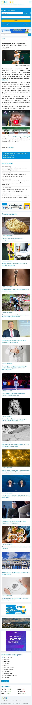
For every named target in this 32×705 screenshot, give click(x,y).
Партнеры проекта (20, 700)
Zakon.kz (5, 80)
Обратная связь (25, 703)
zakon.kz (11, 147)
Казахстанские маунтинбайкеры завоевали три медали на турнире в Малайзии (15, 314)
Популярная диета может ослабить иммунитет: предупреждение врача (15, 598)
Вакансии (18, 703)
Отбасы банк (7, 671)
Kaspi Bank (6, 677)
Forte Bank (6, 663)
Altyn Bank (6, 659)
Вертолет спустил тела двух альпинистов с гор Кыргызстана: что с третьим (15, 444)
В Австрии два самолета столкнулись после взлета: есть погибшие (14, 263)
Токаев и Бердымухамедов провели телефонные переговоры (16, 495)
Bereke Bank (7, 661)
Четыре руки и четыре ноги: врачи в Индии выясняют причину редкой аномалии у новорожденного (14, 366)
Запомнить (27, 24)
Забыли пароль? (5, 24)
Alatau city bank (8, 657)
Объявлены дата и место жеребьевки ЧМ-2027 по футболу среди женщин (15, 289)
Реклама (8, 700)
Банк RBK (6, 665)
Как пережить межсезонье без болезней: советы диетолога (16, 546)
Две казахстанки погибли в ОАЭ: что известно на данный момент (16, 572)
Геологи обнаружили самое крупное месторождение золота (12, 238)
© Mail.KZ (3, 700)
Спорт (3, 38)
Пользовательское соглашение (7, 703)
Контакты (14, 700)
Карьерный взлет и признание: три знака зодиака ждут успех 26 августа (14, 521)
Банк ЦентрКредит (9, 667)
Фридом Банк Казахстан (10, 675)
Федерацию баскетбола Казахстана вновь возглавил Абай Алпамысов (14, 340)
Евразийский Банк (9, 669)
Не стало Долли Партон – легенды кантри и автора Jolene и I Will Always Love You (14, 418)
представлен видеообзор (21, 136)
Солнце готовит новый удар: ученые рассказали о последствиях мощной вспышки (16, 470)
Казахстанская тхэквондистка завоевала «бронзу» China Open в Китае (13, 393)
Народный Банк (8, 673)
